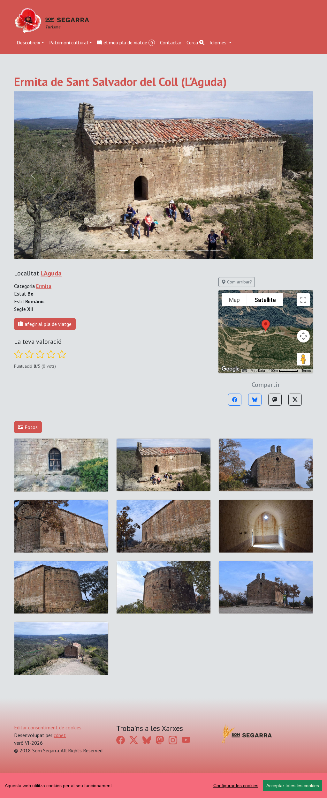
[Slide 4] (158, 82)
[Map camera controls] (303, 168)
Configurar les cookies (235, 785)
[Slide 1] (123, 82)
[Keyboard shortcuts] (244, 203)
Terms (306, 203)
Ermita (43, 118)
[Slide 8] (204, 82)
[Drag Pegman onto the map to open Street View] (303, 191)
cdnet (60, 567)
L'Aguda (51, 105)
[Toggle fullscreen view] (303, 131)
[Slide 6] (181, 82)
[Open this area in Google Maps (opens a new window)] (230, 201)
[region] (163, 785)
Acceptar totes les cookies (292, 785)
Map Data (258, 203)
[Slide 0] (112, 82)
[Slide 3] (146, 82)
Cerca (192, 42)
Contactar (170, 42)
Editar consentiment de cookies (47, 559)
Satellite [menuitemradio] (265, 131)
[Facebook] (234, 232)
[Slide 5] (169, 82)
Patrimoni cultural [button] (68, 42)
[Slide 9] (215, 82)
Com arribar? (239, 114)
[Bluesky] (255, 232)
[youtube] (186, 572)
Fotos (30, 259)
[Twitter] (295, 232)
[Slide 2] (135, 82)
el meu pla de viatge (127, 42)
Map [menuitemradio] (234, 131)
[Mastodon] (275, 232)
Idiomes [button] (218, 42)
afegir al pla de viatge (47, 156)
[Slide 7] (192, 82)
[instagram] (173, 572)
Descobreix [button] (28, 42)
